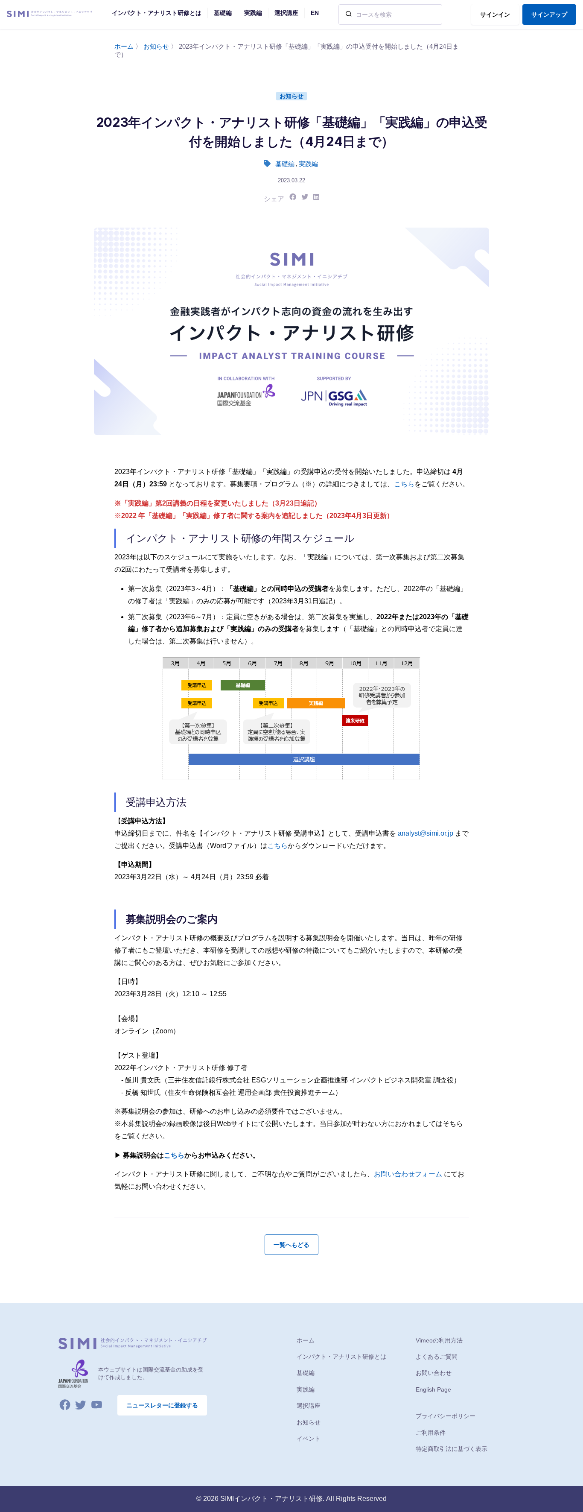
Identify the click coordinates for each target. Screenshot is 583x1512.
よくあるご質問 (437, 1356)
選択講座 (309, 1405)
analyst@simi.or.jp (425, 833)
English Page (433, 1389)
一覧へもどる (291, 1244)
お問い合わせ (434, 1372)
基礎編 (284, 164)
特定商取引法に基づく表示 (451, 1448)
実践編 (308, 164)
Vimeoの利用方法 (439, 1340)
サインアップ (549, 14)
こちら (404, 484)
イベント (309, 1438)
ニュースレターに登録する (162, 1405)
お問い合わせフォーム (408, 1174)
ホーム (124, 46)
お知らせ (156, 46)
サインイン (495, 14)
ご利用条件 (431, 1432)
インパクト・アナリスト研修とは (341, 1356)
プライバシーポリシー (445, 1416)
